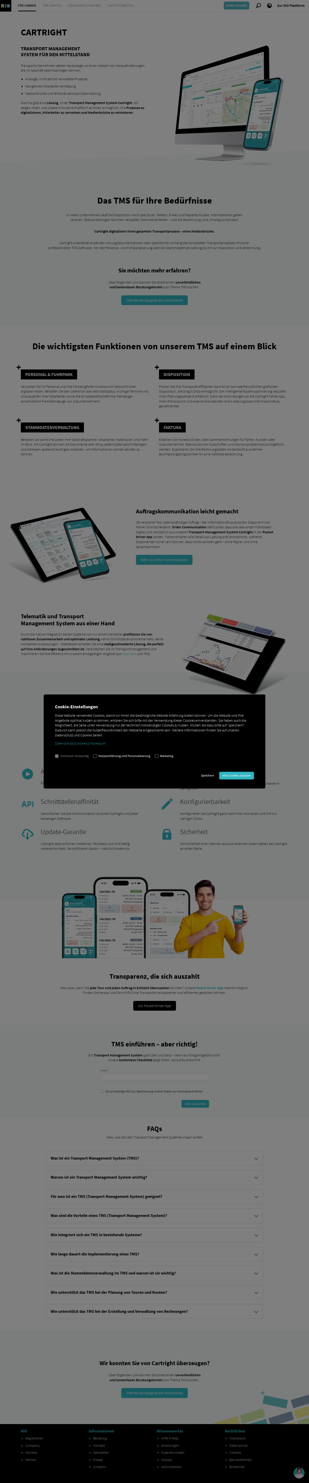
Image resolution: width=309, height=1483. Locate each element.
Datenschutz (64, 743)
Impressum (97, 743)
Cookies (81, 743)
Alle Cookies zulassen (236, 775)
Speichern (207, 775)
